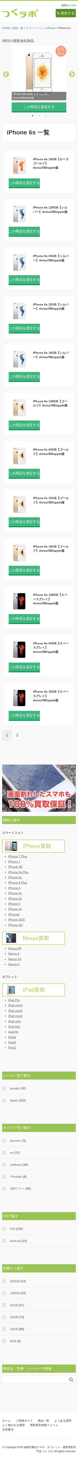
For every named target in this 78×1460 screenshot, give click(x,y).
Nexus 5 (14, 964)
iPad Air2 (14, 1026)
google (14, 1088)
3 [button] (45, 115)
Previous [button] (6, 74)
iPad (37, 989)
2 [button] (39, 115)
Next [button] (71, 74)
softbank (16, 1164)
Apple (14, 1100)
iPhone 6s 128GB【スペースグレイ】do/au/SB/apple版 (50, 599)
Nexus (37, 938)
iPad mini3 (15, 1010)
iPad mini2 (15, 1016)
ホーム (6, 1420)
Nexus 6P (14, 948)
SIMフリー (17, 1188)
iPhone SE (15, 866)
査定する (67, 13)
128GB (15, 1293)
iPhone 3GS (16, 919)
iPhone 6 (14, 888)
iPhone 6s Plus (18, 872)
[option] (39, 78)
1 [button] (32, 115)
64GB (14, 1305)
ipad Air (13, 1031)
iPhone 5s (15, 898)
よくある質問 (62, 1420)
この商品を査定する (39, 107)
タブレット (9, 976)
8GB (13, 1341)
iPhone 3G (15, 925)
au (11, 1152)
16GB (14, 1329)
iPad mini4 (15, 1005)
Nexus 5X (14, 959)
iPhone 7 (14, 861)
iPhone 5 (14, 903)
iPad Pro (14, 1000)
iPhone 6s (15, 877)
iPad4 (12, 1037)
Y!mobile (16, 1176)
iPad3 (12, 1042)
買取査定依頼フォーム (44, 1425)
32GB (14, 1317)
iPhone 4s (15, 909)
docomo (15, 1140)
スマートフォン (12, 832)
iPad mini (14, 1021)
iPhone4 (14, 914)
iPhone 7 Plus (17, 856)
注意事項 (7, 1429)
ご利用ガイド (24, 1420)
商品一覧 (43, 1420)
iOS (12, 1228)
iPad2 (12, 1047)
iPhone (37, 846)
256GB (15, 1281)
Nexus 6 (14, 953)
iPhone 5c (15, 893)
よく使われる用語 (13, 1425)
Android (15, 1241)
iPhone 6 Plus (17, 882)
